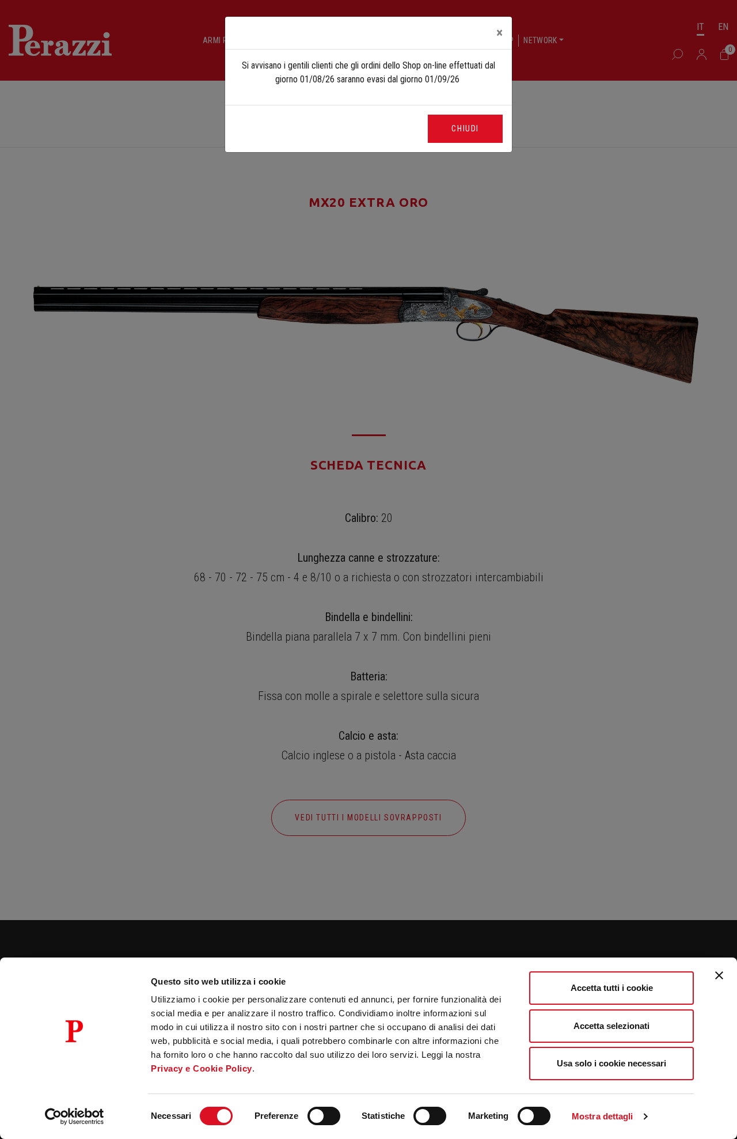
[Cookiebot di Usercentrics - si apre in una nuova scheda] (74, 1116)
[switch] (323, 1116)
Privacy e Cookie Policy (201, 1068)
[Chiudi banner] (719, 975)
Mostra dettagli (602, 1116)
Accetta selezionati (611, 1026)
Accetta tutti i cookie (612, 988)
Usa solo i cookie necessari (611, 1063)
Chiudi (465, 128)
